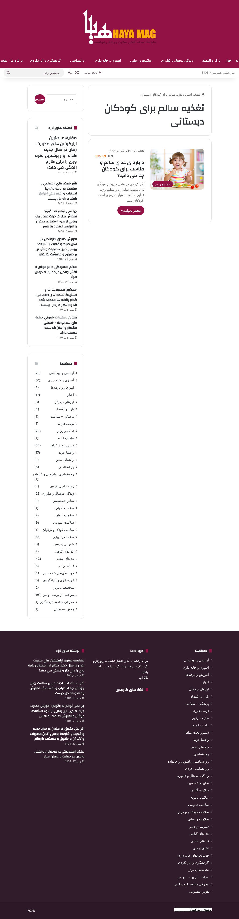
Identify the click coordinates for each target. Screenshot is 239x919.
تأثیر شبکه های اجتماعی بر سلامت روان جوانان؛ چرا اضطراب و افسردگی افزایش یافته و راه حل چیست (57, 191)
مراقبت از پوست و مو (58, 595)
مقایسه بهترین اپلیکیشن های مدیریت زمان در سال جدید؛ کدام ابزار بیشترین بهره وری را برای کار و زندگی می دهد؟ (56, 152)
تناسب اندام (66, 438)
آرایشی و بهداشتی (61, 373)
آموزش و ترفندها (62, 387)
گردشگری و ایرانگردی (45, 60)
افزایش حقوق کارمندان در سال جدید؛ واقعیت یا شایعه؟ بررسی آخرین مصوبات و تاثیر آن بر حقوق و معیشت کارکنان (56, 246)
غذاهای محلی (65, 558)
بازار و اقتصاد (211, 60)
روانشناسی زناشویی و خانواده (53, 474)
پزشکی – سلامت (62, 416)
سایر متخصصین (63, 501)
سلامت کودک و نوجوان (58, 530)
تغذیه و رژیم (65, 431)
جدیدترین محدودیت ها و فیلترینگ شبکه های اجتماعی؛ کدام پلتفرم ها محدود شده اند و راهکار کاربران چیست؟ (56, 297)
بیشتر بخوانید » (131, 210)
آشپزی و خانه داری (108, 60)
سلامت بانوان (65, 515)
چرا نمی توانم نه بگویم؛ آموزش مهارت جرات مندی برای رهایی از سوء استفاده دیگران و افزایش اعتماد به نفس (56, 218)
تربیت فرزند (65, 423)
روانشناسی (78, 60)
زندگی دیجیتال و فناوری (177, 60)
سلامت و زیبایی (141, 60)
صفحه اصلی (193, 94)
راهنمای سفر (65, 460)
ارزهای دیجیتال (64, 402)
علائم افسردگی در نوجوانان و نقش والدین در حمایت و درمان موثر (56, 272)
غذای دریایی (66, 566)
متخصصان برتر (64, 587)
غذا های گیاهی (64, 551)
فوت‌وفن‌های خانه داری (58, 573)
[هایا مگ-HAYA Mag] (119, 26)
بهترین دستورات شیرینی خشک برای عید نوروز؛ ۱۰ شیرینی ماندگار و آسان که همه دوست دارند (56, 325)
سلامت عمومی (63, 522)
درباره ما (17, 60)
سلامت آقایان (65, 508)
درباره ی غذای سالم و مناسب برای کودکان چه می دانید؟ (122, 169)
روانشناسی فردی (62, 486)
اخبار (229, 60)
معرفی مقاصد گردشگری (56, 602)
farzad (136, 151)
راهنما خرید (66, 452)
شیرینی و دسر (64, 544)
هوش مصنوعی (64, 609)
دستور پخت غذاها (62, 445)
